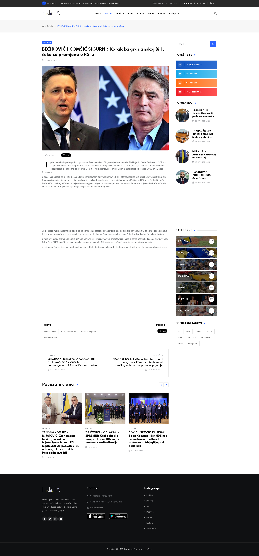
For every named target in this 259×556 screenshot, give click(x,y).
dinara (180, 343)
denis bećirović (50, 338)
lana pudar (192, 343)
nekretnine (205, 337)
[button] (161, 384)
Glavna (98, 13)
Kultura (161, 13)
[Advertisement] (105, 209)
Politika (109, 13)
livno (188, 331)
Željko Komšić (50, 332)
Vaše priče (174, 13)
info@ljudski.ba (96, 508)
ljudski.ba (128, 549)
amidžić (198, 331)
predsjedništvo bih (68, 332)
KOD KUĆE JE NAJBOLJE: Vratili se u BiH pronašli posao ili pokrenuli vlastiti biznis (91, 3)
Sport (130, 13)
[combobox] (190, 44)
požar (180, 337)
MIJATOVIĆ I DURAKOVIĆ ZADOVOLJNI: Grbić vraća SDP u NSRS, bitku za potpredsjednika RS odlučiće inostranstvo (72, 362)
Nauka (151, 13)
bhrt (179, 331)
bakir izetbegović (88, 332)
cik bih (209, 331)
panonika (192, 337)
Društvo (120, 13)
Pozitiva (140, 13)
